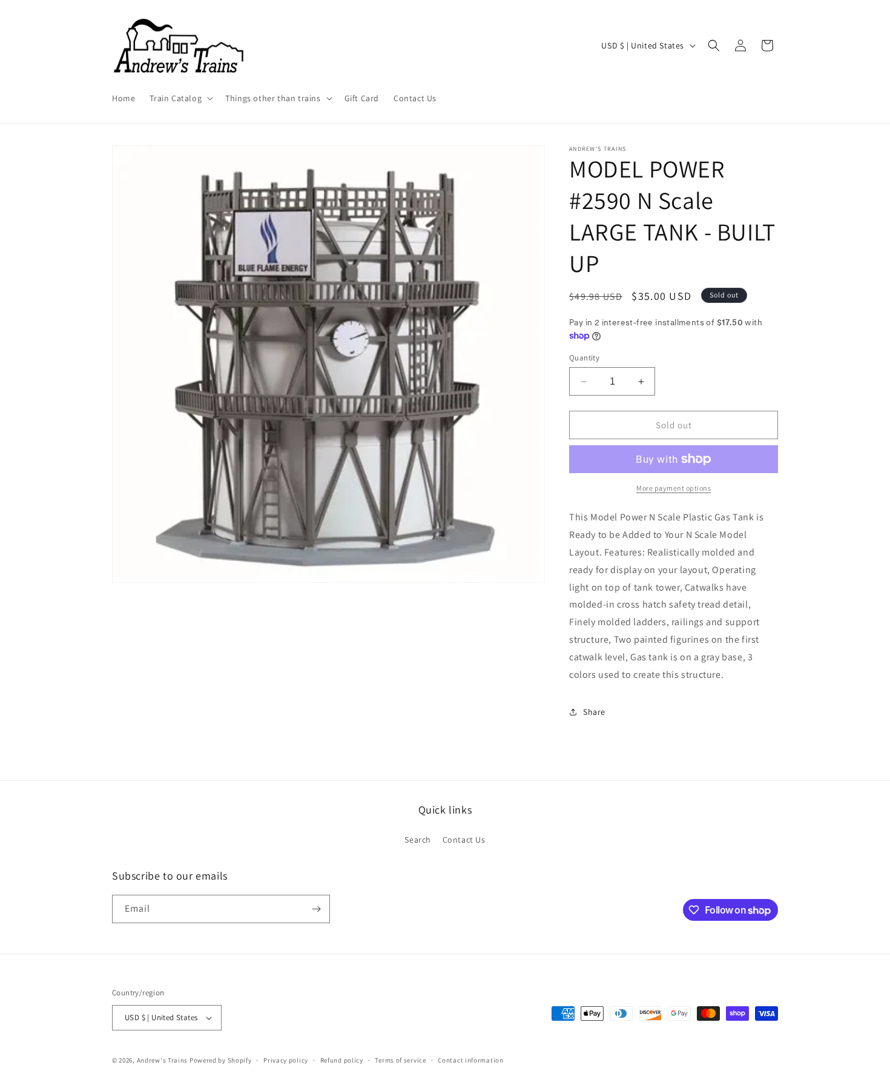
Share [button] (594, 711)
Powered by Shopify (221, 1060)
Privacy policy (285, 1060)
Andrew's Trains (162, 1060)
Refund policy (341, 1060)
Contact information (470, 1060)
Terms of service (400, 1060)
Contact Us (464, 839)
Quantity (584, 358)
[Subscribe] (316, 909)
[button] (180, 98)
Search (417, 839)
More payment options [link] (673, 488)
